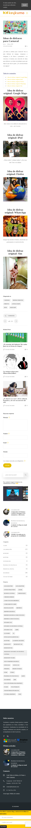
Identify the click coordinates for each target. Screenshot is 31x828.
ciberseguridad (9, 597)
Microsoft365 (8, 648)
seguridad (7, 679)
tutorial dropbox (9, 694)
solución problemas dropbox (13, 683)
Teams (6, 687)
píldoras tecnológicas (11, 676)
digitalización (8, 608)
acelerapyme (20, 586)
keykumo (6, 553)
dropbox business (9, 611)
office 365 (16, 665)
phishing (6, 668)
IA (13, 633)
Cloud (5, 545)
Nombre (5, 433)
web (19, 694)
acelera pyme (8, 586)
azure (20, 589)
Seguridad (14, 523)
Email (5, 442)
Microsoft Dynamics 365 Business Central (14, 653)
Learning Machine (18, 640)
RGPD (23, 676)
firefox (6, 303)
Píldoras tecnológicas (17, 520)
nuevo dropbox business (11, 661)
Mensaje (5, 417)
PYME (5, 672)
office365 (7, 665)
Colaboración (15, 510)
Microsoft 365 (18, 644)
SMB (15, 679)
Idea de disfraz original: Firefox (16, 81)
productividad (17, 668)
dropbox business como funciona (14, 615)
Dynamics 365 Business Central (13, 626)
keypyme (7, 640)
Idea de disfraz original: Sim (15, 86)
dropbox (19, 608)
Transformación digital (11, 690)
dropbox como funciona (11, 618)
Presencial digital (8, 569)
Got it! (24, 5)
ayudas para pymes (9, 589)
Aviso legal (6, 793)
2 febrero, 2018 (10, 44)
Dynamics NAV (8, 629)
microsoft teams (9, 657)
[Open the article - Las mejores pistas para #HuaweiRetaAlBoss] (9, 361)
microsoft (7, 644)
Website (5, 452)
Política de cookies (15, 793)
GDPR (16, 629)
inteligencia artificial (11, 637)
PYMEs (12, 672)
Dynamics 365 (8, 622)
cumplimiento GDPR (10, 604)
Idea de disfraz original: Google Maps (17, 77)
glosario (7, 633)
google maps (16, 303)
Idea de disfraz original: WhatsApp (17, 83)
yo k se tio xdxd (7, 46)
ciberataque (22, 593)
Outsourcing (7, 561)
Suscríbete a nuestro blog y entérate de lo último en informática (14, 812)
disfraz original (18, 300)
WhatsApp (13, 307)
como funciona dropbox (11, 600)
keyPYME (5, 557)
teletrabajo (15, 687)
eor (5, 44)
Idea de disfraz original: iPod (15, 79)
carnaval (7, 300)
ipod (5, 307)
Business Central (9, 593)
